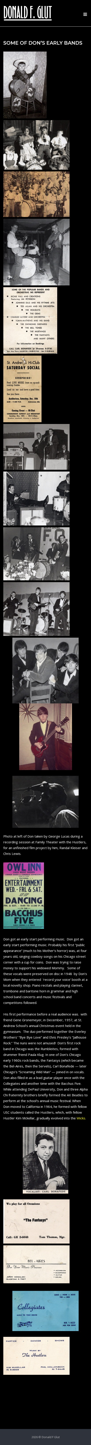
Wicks (81, 1118)
